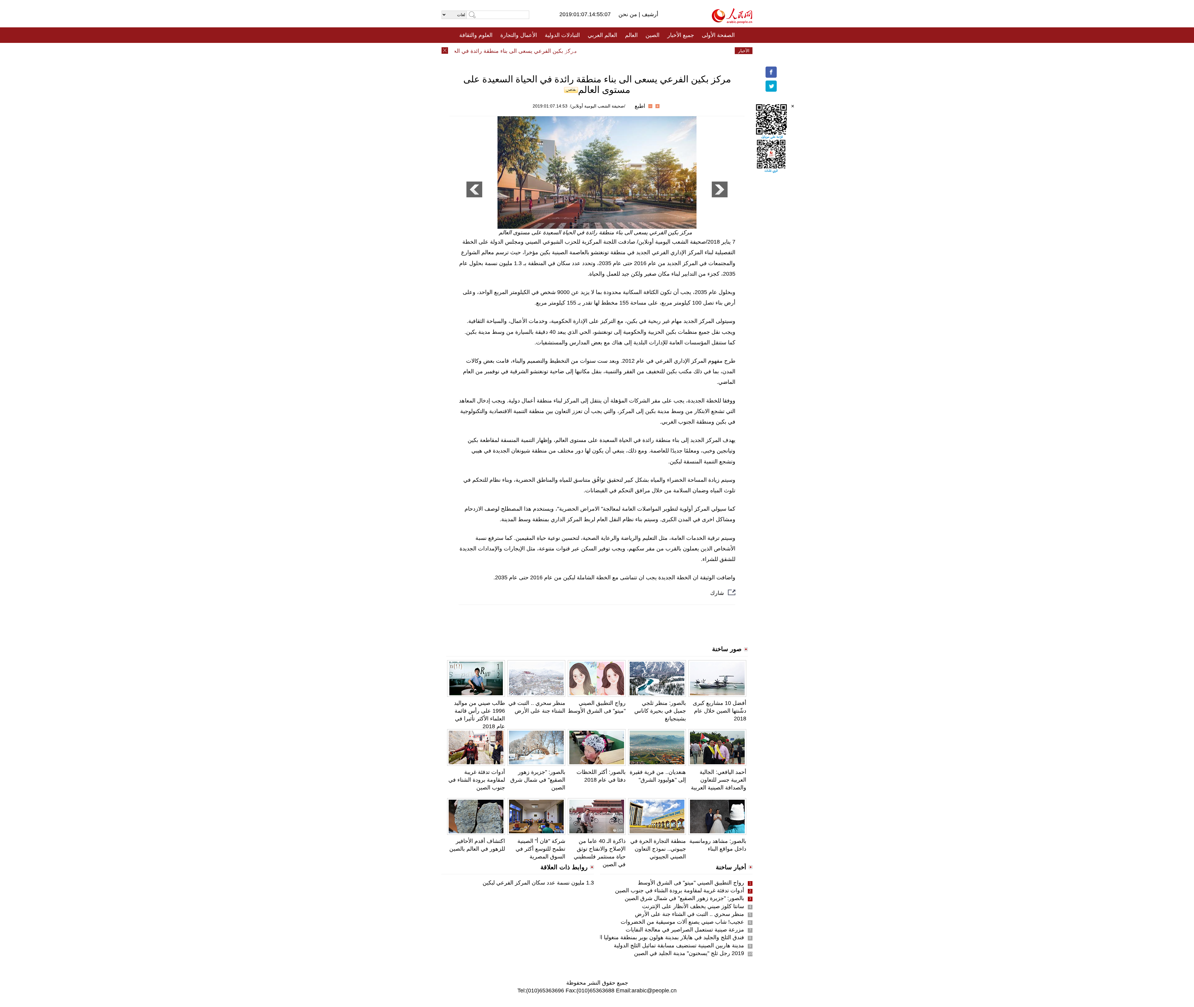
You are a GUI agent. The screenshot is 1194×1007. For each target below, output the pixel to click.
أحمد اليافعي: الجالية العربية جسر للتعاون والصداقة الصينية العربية (718, 780)
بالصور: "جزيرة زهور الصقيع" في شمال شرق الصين (537, 780)
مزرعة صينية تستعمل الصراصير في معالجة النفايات (685, 930)
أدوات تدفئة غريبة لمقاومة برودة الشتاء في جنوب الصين (476, 780)
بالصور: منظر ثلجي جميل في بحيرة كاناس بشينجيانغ (660, 711)
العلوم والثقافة (476, 35)
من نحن (628, 14)
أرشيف (649, 14)
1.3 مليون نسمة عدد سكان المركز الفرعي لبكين (538, 883)
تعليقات (592, 51)
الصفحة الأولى (718, 35)
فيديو (570, 51)
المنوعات (619, 51)
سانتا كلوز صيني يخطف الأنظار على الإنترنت (693, 906)
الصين (652, 35)
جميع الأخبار (680, 35)
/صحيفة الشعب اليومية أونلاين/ (597, 105)
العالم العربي (602, 35)
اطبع (640, 106)
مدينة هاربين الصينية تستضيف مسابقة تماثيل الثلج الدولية (679, 945)
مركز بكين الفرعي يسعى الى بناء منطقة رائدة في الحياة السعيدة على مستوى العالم (498, 51)
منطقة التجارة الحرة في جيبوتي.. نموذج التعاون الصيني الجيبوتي (658, 849)
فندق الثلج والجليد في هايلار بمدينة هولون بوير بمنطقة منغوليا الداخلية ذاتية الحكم (651, 937)
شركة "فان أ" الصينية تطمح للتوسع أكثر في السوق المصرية (540, 849)
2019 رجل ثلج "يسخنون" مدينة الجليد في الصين (689, 953)
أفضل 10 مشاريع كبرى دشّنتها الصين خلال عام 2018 (719, 711)
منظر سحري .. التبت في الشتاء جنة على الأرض (689, 914)
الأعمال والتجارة (518, 35)
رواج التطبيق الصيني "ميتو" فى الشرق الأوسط (691, 883)
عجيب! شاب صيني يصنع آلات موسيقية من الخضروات (682, 922)
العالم (631, 35)
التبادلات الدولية (562, 35)
